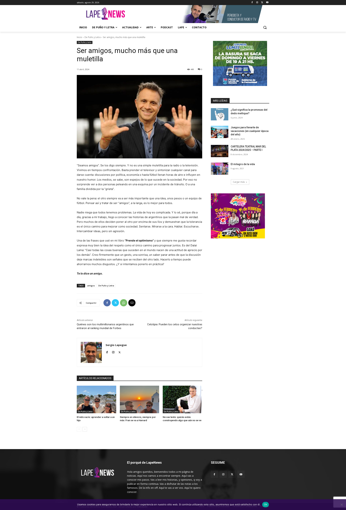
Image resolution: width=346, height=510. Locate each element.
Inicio (79, 37)
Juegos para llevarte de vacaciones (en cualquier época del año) (250, 131)
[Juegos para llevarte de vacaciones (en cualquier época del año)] (219, 132)
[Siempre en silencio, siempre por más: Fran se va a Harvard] (139, 399)
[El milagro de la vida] (219, 169)
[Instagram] (257, 3)
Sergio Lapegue (116, 345)
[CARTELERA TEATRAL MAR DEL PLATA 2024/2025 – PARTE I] (219, 151)
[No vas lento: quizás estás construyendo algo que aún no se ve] (182, 399)
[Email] (132, 302)
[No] (341, 504)
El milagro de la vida (243, 164)
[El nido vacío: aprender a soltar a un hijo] (96, 399)
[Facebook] (252, 3)
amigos (91, 285)
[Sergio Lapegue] (91, 352)
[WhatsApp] (123, 302)
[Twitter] (262, 3)
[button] (265, 27)
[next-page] (85, 429)
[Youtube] (267, 3)
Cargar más (239, 181)
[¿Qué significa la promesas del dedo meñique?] (219, 114)
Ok (265, 504)
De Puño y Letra (93, 37)
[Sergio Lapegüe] (105, 14)
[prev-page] (79, 429)
